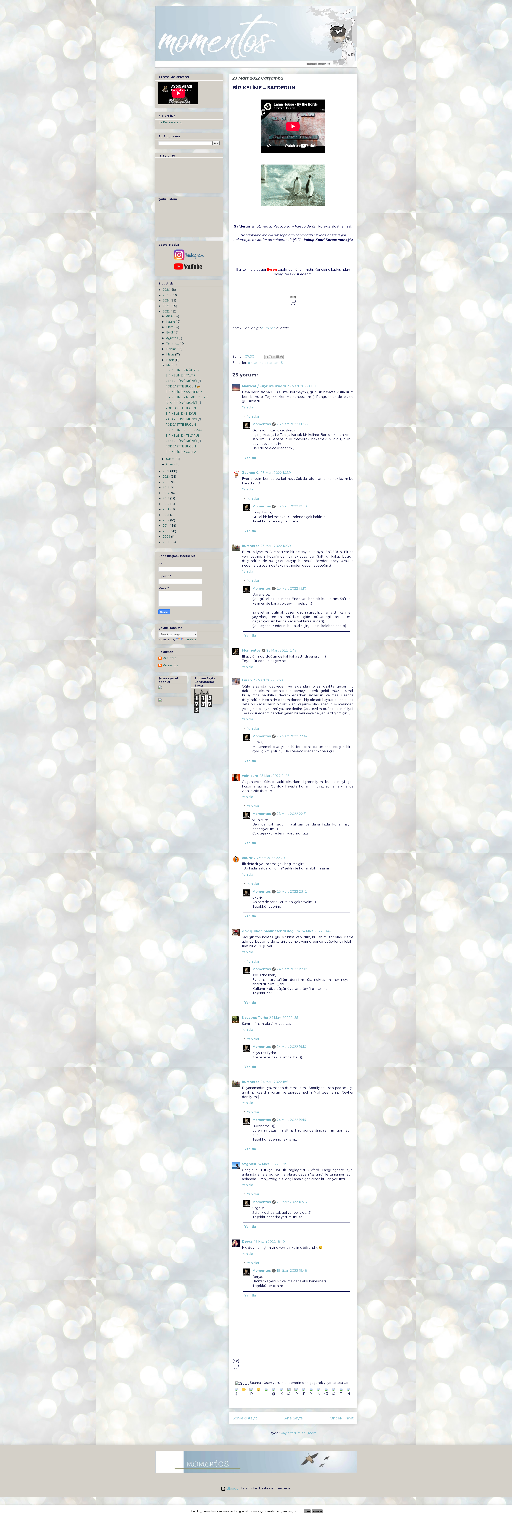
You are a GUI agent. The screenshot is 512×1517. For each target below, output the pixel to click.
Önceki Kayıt (342, 1418)
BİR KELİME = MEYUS (181, 413)
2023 (166, 306)
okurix (247, 858)
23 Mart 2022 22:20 (269, 858)
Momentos (261, 424)
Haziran (171, 349)
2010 (166, 531)
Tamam (317, 1511)
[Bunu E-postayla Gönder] (266, 357)
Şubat (170, 459)
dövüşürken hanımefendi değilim (271, 931)
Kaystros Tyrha (255, 1018)
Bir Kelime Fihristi (170, 122)
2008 (167, 542)
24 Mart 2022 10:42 (316, 931)
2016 (166, 498)
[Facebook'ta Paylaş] (278, 357)
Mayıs (170, 354)
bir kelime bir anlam (263, 363)
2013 (166, 515)
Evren (247, 680)
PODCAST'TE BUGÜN (180, 408)
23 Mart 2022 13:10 (291, 588)
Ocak (170, 464)
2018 (166, 487)
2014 (166, 509)
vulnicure (250, 776)
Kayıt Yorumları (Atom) (299, 1433)
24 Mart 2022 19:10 (291, 1047)
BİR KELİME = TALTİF (180, 375)
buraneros (250, 546)
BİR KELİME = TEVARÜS (182, 435)
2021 (166, 471)
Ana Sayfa (293, 1418)
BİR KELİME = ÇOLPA (180, 452)
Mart (170, 365)
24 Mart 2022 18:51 (275, 1082)
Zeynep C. (250, 473)
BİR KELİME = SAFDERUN (184, 392)
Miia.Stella (169, 658)
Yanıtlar (253, 416)
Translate (190, 639)
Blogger (233, 1488)
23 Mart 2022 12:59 (268, 680)
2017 (166, 493)
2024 (167, 300)
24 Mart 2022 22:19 (272, 1164)
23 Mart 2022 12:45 (281, 650)
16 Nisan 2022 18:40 (269, 1242)
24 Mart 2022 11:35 (283, 1018)
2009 (167, 536)
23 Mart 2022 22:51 (292, 814)
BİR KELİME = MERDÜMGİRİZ (186, 397)
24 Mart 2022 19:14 (291, 1120)
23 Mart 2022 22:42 (292, 736)
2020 (167, 476)
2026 (166, 289)
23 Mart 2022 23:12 (292, 891)
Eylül (170, 332)
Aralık (170, 316)
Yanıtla (247, 407)
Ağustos (172, 338)
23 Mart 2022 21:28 (274, 776)
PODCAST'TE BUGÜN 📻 (182, 386)
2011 (166, 525)
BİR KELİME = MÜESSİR (182, 370)
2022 (166, 311)
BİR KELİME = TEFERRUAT (184, 430)
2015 (166, 504)
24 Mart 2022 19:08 (292, 969)
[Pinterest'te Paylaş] (282, 357)
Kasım (171, 321)
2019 (166, 482)
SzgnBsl (249, 1164)
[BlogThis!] (270, 357)
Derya (247, 1242)
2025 (166, 295)
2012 (166, 520)
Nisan (170, 360)
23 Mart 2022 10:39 (276, 473)
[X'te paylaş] (274, 357)
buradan (268, 328)
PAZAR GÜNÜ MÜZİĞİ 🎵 (183, 381)
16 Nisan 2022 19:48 (292, 1270)
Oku (307, 1511)
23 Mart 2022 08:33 (292, 424)
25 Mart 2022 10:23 (292, 1202)
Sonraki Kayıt (244, 1418)
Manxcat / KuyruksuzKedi (264, 386)
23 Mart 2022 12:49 (292, 506)
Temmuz (173, 343)
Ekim (170, 327)
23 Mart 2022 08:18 (302, 386)
